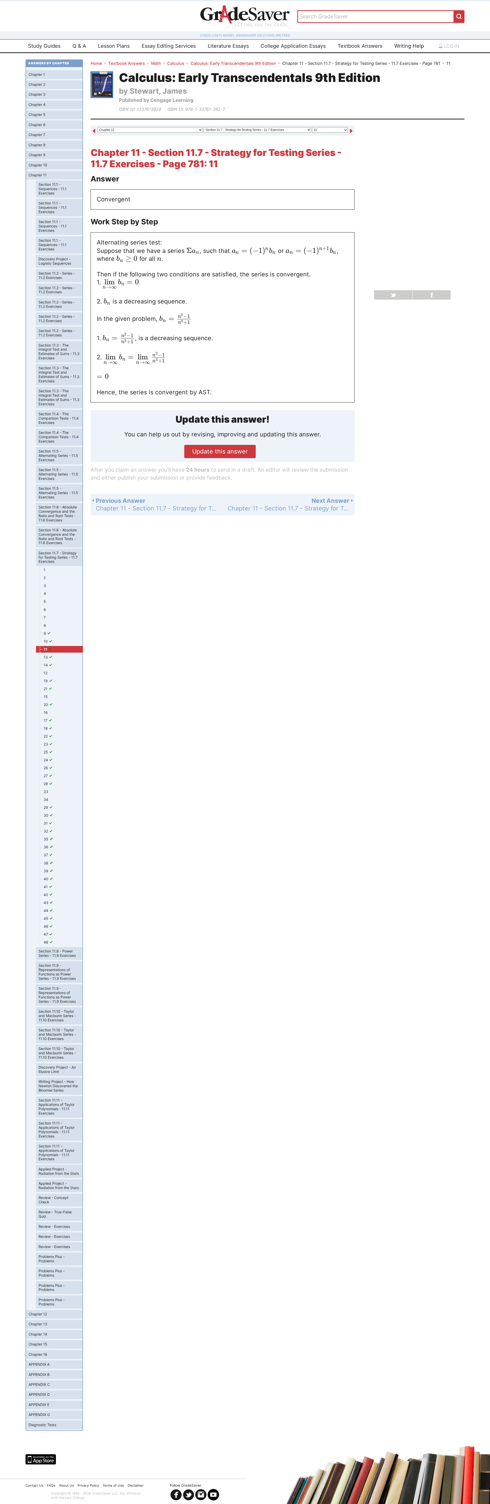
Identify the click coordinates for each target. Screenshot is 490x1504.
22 (46, 736)
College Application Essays (293, 46)
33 (46, 791)
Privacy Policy (88, 1485)
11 (46, 649)
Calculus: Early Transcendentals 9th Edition (233, 63)
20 (46, 704)
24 (46, 760)
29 (46, 807)
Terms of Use (113, 1485)
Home (96, 63)
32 (46, 831)
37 (46, 855)
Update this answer (220, 451)
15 (46, 696)
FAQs (51, 1485)
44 (46, 910)
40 (46, 879)
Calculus (175, 63)
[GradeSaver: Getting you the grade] (245, 16)
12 (45, 673)
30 (46, 815)
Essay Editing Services (169, 46)
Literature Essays (228, 46)
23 (46, 744)
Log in (451, 46)
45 (46, 918)
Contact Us (34, 1485)
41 (46, 887)
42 (46, 894)
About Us (66, 1485)
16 (46, 712)
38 (46, 863)
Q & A (79, 46)
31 (46, 823)
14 (46, 665)
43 (46, 902)
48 (46, 942)
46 (46, 926)
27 (46, 776)
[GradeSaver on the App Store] (41, 1459)
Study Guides (44, 46)
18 (46, 728)
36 (46, 847)
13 (46, 657)
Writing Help (409, 46)
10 (46, 641)
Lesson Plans (114, 46)
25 (46, 752)
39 (46, 871)
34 (46, 799)
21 (46, 689)
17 (46, 720)
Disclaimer (136, 1485)
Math (156, 63)
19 (46, 681)
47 (46, 934)
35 (46, 839)
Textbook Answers (360, 46)
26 (46, 768)
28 (46, 783)
